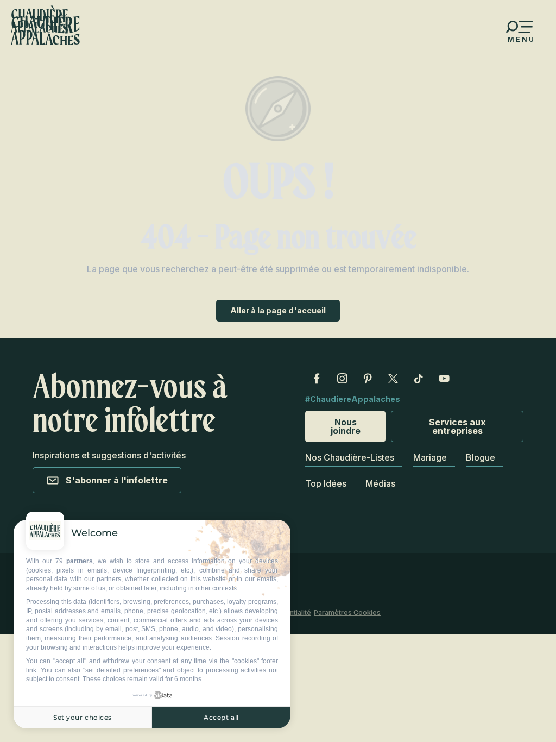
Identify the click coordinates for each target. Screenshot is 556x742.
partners (79, 561)
